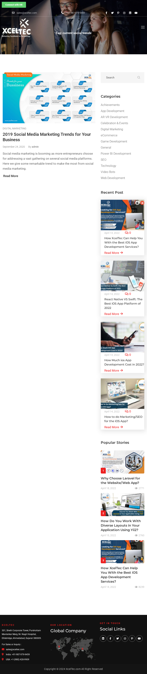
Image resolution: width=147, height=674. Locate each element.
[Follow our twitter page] (112, 12)
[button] (14, 5)
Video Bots (108, 172)
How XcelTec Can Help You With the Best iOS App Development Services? (123, 242)
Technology (108, 166)
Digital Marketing (14, 128)
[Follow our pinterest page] (118, 12)
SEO (103, 159)
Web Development (113, 178)
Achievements (110, 105)
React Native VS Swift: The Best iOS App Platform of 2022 (123, 304)
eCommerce (109, 135)
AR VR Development (114, 117)
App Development (112, 111)
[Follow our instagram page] (124, 12)
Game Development (114, 141)
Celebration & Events (114, 123)
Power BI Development (116, 153)
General (106, 147)
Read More (111, 253)
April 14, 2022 (112, 232)
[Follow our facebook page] (110, 638)
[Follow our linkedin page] (130, 12)
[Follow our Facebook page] (106, 12)
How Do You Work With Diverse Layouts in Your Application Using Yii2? (121, 525)
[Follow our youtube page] (136, 12)
